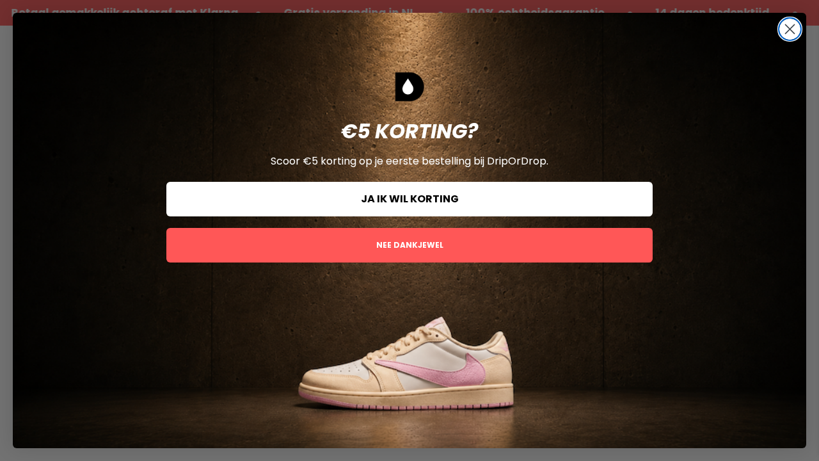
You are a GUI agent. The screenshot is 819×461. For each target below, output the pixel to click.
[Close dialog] (790, 29)
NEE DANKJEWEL (409, 244)
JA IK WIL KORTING (410, 198)
